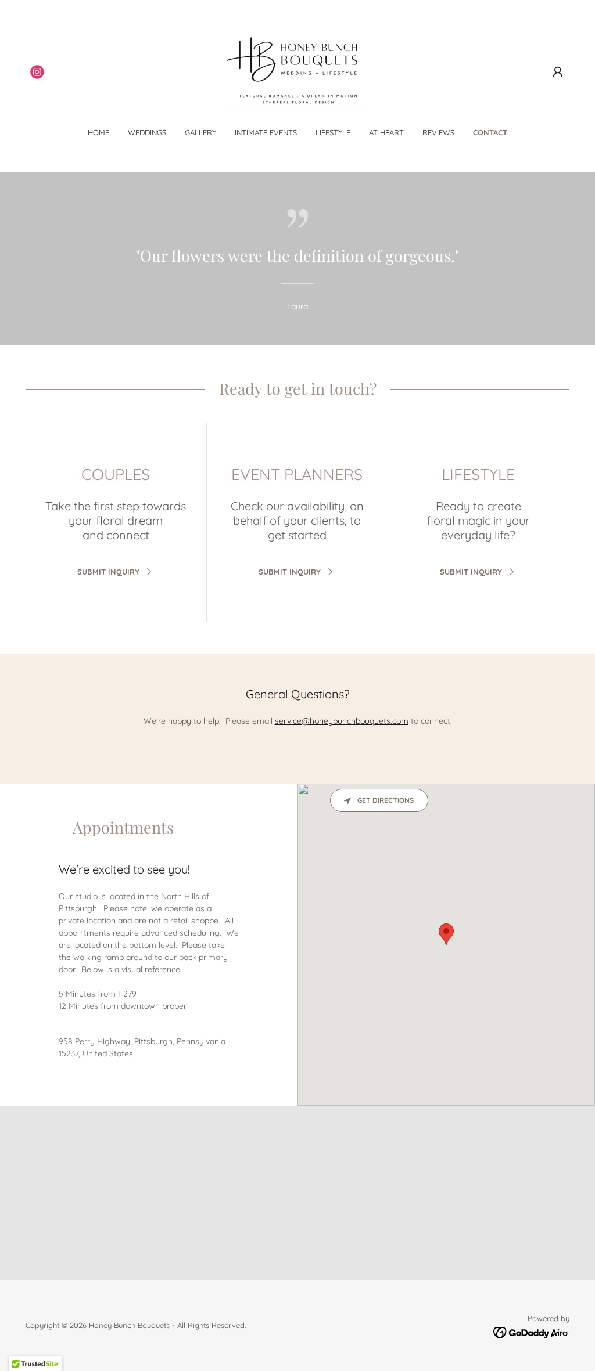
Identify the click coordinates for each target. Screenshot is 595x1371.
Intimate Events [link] (266, 132)
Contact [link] (490, 132)
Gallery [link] (200, 132)
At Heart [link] (386, 132)
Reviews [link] (438, 132)
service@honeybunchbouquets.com (341, 721)
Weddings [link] (147, 132)
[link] (37, 72)
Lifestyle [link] (333, 132)
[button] (557, 72)
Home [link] (98, 132)
